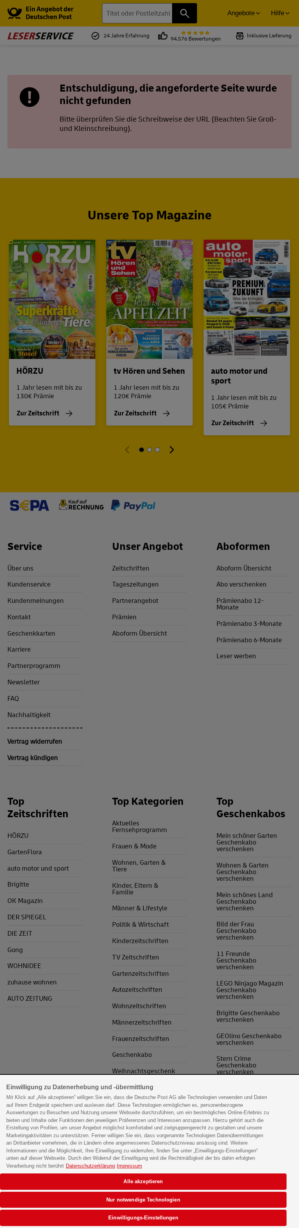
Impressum (129, 1166)
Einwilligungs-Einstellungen (143, 1218)
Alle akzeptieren (143, 1181)
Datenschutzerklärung (90, 1166)
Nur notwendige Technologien (143, 1200)
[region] (149, 1152)
